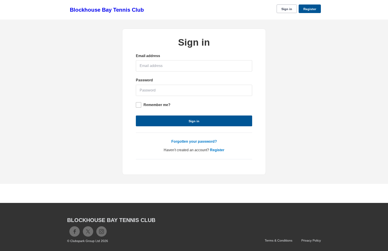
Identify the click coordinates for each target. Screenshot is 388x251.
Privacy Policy (311, 240)
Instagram (101, 231)
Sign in (286, 9)
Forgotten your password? (194, 141)
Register (309, 9)
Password (144, 80)
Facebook (74, 231)
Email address (148, 56)
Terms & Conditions (278, 240)
